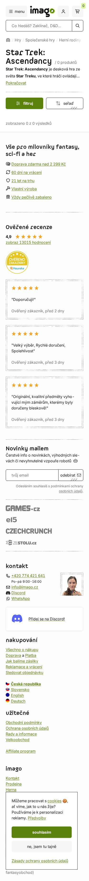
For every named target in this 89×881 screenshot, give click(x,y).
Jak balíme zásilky (22, 661)
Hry (18, 40)
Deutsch (18, 701)
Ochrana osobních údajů (27, 728)
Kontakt (12, 778)
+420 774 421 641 (28, 575)
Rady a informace (21, 734)
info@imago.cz (24, 587)
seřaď (68, 103)
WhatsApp (20, 598)
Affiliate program (21, 751)
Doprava (13, 655)
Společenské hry (40, 40)
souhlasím (41, 832)
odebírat (67, 475)
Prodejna (14, 783)
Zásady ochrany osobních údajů (40, 860)
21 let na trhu (22, 180)
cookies (54, 800)
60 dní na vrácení (26, 172)
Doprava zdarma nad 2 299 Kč (38, 164)
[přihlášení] (63, 11)
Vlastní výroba (24, 189)
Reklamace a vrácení (24, 666)
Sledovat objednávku (24, 672)
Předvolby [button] (37, 818)
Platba (30, 655)
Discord (18, 592)
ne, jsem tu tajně (41, 846)
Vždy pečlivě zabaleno (31, 197)
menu (19, 11)
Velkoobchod (17, 739)
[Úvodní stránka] (8, 40)
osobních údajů (70, 491)
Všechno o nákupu (22, 649)
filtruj (28, 103)
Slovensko (20, 689)
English (17, 695)
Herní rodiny (70, 40)
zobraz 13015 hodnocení (28, 242)
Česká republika (26, 684)
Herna (11, 789)
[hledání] (77, 25)
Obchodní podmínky (24, 722)
